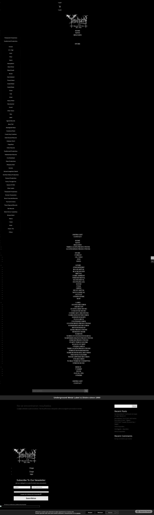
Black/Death (79, 272)
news (77, 243)
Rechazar (100, 512)
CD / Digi (78, 257)
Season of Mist (78, 344)
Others (78, 375)
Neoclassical (79, 292)
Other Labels (79, 346)
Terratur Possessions (79, 351)
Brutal (78, 274)
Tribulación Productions (78, 247)
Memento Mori (78, 332)
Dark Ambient (79, 276)
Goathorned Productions (78, 249)
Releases (78, 245)
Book (78, 371)
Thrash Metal (78, 278)
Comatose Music (78, 311)
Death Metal (78, 280)
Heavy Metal (78, 290)
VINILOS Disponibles (119, 431)
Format (78, 255)
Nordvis (78, 334)
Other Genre (78, 297)
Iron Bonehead (78, 328)
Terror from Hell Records (79, 353)
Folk (79, 286)
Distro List (78, 381)
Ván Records (78, 359)
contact (78, 383)
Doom (78, 284)
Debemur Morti (79, 317)
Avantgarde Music (78, 309)
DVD (78, 259)
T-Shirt (78, 369)
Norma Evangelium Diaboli (79, 336)
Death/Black (79, 282)
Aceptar (90, 512)
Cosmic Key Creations (78, 313)
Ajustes (110, 512)
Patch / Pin (79, 373)
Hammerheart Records (78, 326)
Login (60, 2)
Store (77, 253)
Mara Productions (78, 330)
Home (77, 241)
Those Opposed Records (78, 357)
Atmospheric (79, 267)
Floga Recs (79, 319)
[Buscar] (86, 390)
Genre (78, 265)
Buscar (134, 406)
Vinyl (78, 261)
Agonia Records (78, 305)
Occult (78, 294)
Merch (78, 367)
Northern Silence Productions (79, 338)
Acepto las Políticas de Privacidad (30, 494)
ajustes (78, 513)
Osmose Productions (78, 340)
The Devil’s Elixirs (79, 355)
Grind (78, 288)
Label (78, 303)
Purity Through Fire (78, 342)
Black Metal (78, 269)
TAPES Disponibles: (119, 426)
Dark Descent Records (79, 315)
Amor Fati (78, 307)
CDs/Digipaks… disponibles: (121, 429)
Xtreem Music (79, 363)
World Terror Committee (78, 361)
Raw (79, 299)
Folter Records (79, 321)
